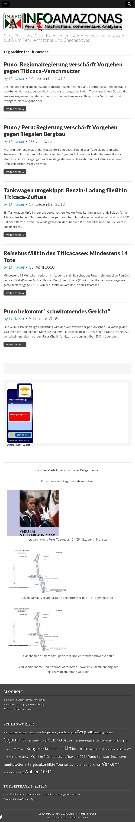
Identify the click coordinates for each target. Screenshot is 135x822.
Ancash (37, 732)
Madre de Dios (96, 749)
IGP (18, 749)
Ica (14, 749)
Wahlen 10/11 (38, 772)
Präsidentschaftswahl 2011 (65, 756)
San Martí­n (105, 756)
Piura (27, 757)
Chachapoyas (34, 740)
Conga (44, 740)
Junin (23, 749)
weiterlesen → (15, 109)
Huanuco (8, 749)
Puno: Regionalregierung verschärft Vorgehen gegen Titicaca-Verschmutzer (63, 67)
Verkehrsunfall (10, 772)
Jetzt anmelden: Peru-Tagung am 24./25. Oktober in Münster (67, 539)
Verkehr (111, 763)
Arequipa (47, 732)
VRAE (21, 772)
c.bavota (83, 817)
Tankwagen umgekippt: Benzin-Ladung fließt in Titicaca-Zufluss (65, 193)
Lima (70, 748)
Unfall (97, 765)
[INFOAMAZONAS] (63, 20)
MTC (129, 749)
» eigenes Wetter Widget (19, 440)
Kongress (35, 748)
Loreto (82, 748)
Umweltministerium (83, 765)
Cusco (55, 739)
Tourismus (64, 764)
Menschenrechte (111, 749)
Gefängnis (122, 740)
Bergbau (85, 732)
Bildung (99, 732)
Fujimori (110, 740)
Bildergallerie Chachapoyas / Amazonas (24, 699)
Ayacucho (61, 732)
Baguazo (72, 732)
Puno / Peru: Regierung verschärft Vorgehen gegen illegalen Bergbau (60, 130)
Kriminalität (54, 748)
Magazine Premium (57, 817)
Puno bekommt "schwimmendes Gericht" (57, 311)
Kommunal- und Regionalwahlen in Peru (67, 481)
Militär (123, 749)
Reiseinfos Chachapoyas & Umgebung (24, 704)
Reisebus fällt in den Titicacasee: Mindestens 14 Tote (66, 256)
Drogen (68, 740)
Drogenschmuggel (83, 740)
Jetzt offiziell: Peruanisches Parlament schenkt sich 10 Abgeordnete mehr (42, 794)
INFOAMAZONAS (66, 813)
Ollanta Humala (14, 757)
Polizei (37, 756)
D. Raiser (17, 78)
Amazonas (28, 732)
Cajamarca (15, 739)
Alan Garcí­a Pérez (13, 732)
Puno (92, 756)
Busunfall (108, 732)
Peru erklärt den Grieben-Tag (19, 799)
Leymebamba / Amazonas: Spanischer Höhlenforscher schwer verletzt (67, 656)
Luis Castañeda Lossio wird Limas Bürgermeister (67, 470)
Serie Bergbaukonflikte (36, 764)
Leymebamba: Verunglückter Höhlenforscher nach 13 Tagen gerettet (67, 598)
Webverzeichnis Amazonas (18, 709)
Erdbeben (99, 740)
